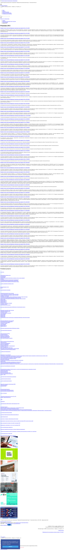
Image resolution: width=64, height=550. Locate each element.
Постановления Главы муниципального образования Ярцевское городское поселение (15, 317)
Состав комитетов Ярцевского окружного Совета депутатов (10, 297)
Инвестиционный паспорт (5, 337)
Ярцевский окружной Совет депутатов (7, 293)
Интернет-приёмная (3, 5)
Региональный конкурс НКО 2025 (6, 433)
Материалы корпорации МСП (5, 372)
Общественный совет (4, 416)
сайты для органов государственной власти (12, 523)
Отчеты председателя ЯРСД (5, 322)
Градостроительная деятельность (6, 330)
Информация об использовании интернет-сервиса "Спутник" (53, 532)
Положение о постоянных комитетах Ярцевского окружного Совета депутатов (13, 296)
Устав (3, 10)
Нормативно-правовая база (5, 336)
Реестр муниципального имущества (6, 373)
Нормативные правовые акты (5, 275)
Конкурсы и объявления (4, 344)
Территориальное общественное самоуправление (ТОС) (10, 403)
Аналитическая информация (5, 343)
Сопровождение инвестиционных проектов (7, 349)
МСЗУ (1, 287)
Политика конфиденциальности (5, 521)
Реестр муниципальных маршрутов (6, 427)
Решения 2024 (2, 316)
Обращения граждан (3, 406)
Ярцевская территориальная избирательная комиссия (9, 414)
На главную (3, 536)
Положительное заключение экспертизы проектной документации (11, 360)
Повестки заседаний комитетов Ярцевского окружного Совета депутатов (13, 298)
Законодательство (3, 342)
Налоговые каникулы (4, 346)
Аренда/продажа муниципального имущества (8, 376)
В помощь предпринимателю (5, 351)
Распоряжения (2, 277)
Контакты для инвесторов (6, 12)
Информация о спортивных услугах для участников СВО (10, 425)
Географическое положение (7, 13)
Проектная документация (4, 359)
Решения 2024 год (3, 300)
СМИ (1, 399)
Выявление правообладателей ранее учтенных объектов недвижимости (12, 429)
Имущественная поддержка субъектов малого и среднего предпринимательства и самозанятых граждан (18, 369)
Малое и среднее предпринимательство (7, 341)
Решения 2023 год (3, 325)
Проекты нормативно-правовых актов (7, 283)
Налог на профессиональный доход (6, 347)
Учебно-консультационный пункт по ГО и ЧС (8, 396)
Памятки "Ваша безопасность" (5, 397)
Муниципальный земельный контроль (7, 390)
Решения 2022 (2, 314)
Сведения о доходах (3, 312)
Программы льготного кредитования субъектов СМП (9, 348)
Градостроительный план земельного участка (8, 358)
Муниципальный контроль (5, 389)
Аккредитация (2, 361)
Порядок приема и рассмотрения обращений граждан (9, 408)
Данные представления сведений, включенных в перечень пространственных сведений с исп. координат (18, 431)
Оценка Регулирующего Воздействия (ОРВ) (8, 384)
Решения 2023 (2, 315)
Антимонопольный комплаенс (5, 378)
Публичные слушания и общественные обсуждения (9, 418)
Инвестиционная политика (5, 333)
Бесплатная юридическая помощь (6, 412)
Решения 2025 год (3, 301)
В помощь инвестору (4, 334)
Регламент (2, 278)
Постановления (3, 276)
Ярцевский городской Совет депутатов (7, 310)
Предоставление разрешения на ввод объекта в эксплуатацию (11, 356)
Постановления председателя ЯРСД (6, 321)
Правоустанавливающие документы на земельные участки (10, 357)
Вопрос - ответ (2, 374)
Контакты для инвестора (4, 335)
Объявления (2, 401)
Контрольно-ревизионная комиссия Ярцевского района (9, 328)
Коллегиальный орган (4, 371)
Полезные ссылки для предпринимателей (7, 345)
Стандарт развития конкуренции (6, 380)
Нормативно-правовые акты (5, 311)
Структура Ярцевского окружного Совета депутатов (9, 294)
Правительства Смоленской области (22, 522)
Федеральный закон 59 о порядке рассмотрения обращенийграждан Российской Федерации (16, 409)
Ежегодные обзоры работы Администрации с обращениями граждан (12, 407)
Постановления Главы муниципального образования (9, 279)
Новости (3, 11)
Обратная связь (61, 530)
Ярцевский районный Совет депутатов (7, 320)
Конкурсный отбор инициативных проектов (8, 435)
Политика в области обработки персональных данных (9, 281)
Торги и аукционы (3, 393)
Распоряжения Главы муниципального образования (9, 280)
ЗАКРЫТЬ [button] (10, 546)
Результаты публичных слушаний (6, 303)
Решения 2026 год (3, 302)
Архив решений (3, 313)
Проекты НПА (2, 299)
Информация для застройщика (5, 354)
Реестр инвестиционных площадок (6, 338)
